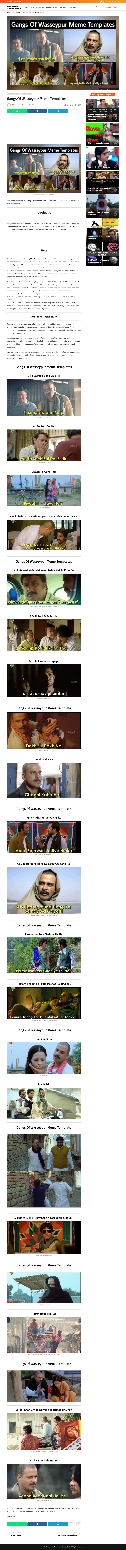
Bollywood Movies (13, 94)
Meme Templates (27, 94)
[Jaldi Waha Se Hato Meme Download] (102, 206)
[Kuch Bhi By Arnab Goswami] (102, 158)
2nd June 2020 (31, 105)
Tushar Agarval (17, 105)
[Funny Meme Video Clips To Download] (102, 230)
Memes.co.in (79, 1547)
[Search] (96, 7)
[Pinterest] (118, 1)
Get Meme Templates (54, 1547)
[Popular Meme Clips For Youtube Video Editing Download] (102, 110)
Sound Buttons (112, 7)
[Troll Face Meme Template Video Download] (102, 254)
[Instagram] (115, 1)
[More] (78, 7)
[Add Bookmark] (78, 111)
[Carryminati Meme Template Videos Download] (102, 182)
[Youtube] (112, 1)
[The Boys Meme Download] (102, 134)
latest (77, 1508)
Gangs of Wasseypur (15, 224)
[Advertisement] (44, 127)
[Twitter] (109, 1)
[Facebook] (106, 1)
